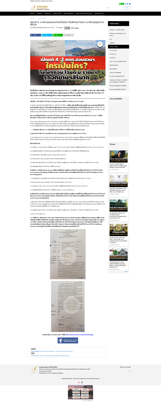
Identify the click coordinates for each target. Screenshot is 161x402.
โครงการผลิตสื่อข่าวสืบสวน (118, 89)
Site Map (128, 367)
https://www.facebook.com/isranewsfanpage (80, 334)
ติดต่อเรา (39, 13)
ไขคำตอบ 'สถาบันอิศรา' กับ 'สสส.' (118, 34)
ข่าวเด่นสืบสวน (69, 351)
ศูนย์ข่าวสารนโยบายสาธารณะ (84, 13)
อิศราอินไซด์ (113, 69)
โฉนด (67, 356)
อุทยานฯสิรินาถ (61, 356)
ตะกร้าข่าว (113, 58)
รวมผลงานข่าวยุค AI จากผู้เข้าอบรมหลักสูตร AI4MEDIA (118, 81)
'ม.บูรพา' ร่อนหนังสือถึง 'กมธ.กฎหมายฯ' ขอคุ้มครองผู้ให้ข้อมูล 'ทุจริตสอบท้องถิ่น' (118, 165)
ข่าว (111, 39)
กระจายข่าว (113, 54)
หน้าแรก (32, 13)
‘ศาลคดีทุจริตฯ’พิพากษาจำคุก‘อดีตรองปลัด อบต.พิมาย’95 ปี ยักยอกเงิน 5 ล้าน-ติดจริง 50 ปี (118, 215)
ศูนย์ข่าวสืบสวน (99, 13)
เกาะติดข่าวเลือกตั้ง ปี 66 (117, 76)
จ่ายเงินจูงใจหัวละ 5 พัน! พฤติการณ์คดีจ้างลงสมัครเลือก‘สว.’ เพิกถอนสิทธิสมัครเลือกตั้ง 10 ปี (118, 264)
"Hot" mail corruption (118, 61)
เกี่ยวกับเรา (48, 13)
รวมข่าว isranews (115, 72)
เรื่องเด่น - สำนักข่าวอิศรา (57, 351)
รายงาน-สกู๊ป (41, 18)
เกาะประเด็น (113, 50)
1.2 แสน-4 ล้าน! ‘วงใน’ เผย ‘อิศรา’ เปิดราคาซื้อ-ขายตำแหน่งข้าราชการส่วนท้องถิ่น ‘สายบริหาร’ (118, 240)
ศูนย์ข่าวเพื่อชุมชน (68, 13)
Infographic (114, 65)
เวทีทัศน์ (112, 43)
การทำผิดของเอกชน (44, 351)
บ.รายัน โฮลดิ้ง (53, 356)
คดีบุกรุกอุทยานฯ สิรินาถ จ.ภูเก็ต (39, 356)
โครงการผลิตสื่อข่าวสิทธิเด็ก (118, 86)
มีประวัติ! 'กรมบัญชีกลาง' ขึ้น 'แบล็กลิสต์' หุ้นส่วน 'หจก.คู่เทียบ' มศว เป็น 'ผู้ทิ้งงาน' (118, 190)
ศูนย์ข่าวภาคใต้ (57, 13)
